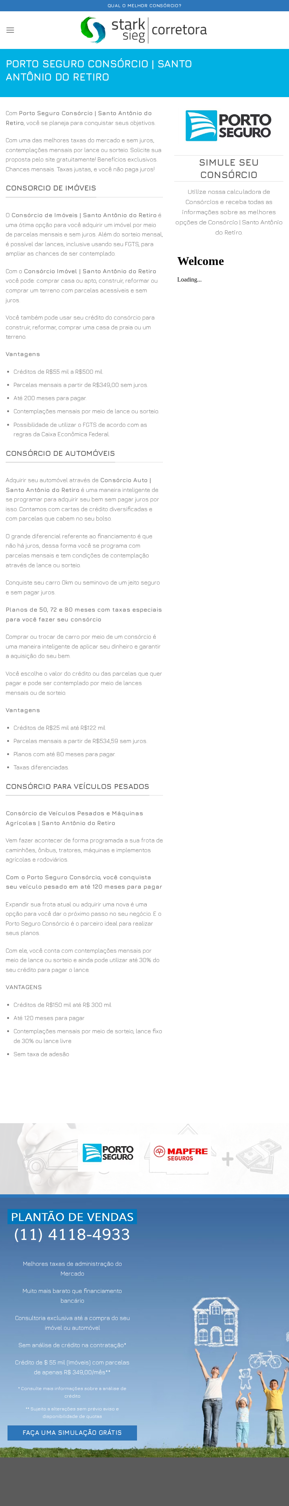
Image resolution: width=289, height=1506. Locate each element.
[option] (84, 403)
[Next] (273, 1161)
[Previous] (15, 1161)
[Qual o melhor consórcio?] (144, 30)
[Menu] (10, 30)
